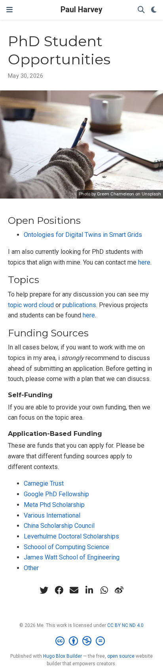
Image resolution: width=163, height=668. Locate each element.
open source (121, 656)
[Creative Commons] (81, 641)
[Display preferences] (154, 10)
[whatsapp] (104, 590)
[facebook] (59, 590)
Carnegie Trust (44, 483)
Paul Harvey (81, 9)
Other (31, 568)
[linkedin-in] (89, 590)
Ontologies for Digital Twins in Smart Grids (83, 234)
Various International (52, 515)
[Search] (141, 10)
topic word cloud (31, 305)
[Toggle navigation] (9, 9)
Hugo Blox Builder (62, 656)
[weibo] (119, 590)
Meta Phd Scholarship (54, 505)
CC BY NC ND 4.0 (125, 625)
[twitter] (44, 590)
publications (79, 305)
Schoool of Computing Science (66, 547)
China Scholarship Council (59, 525)
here (144, 262)
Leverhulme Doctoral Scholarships (71, 536)
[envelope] (74, 590)
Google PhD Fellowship (56, 494)
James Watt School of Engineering (71, 557)
